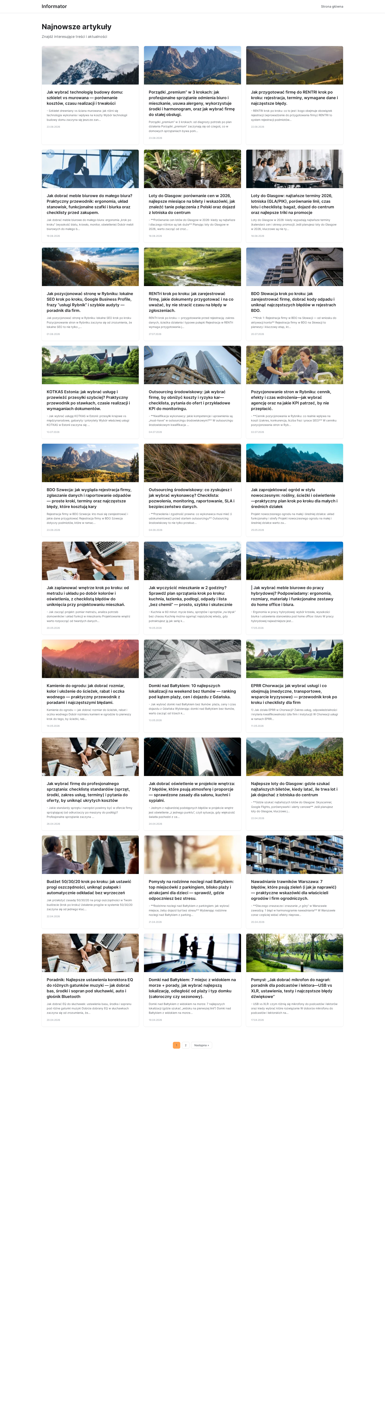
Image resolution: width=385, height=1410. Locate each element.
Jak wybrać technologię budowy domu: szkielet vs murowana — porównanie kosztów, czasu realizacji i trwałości (85, 98)
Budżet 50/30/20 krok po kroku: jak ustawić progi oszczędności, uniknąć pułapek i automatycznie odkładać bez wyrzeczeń (89, 887)
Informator (54, 6)
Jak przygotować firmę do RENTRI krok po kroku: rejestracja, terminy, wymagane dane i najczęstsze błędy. (294, 98)
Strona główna (332, 6)
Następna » (201, 1045)
